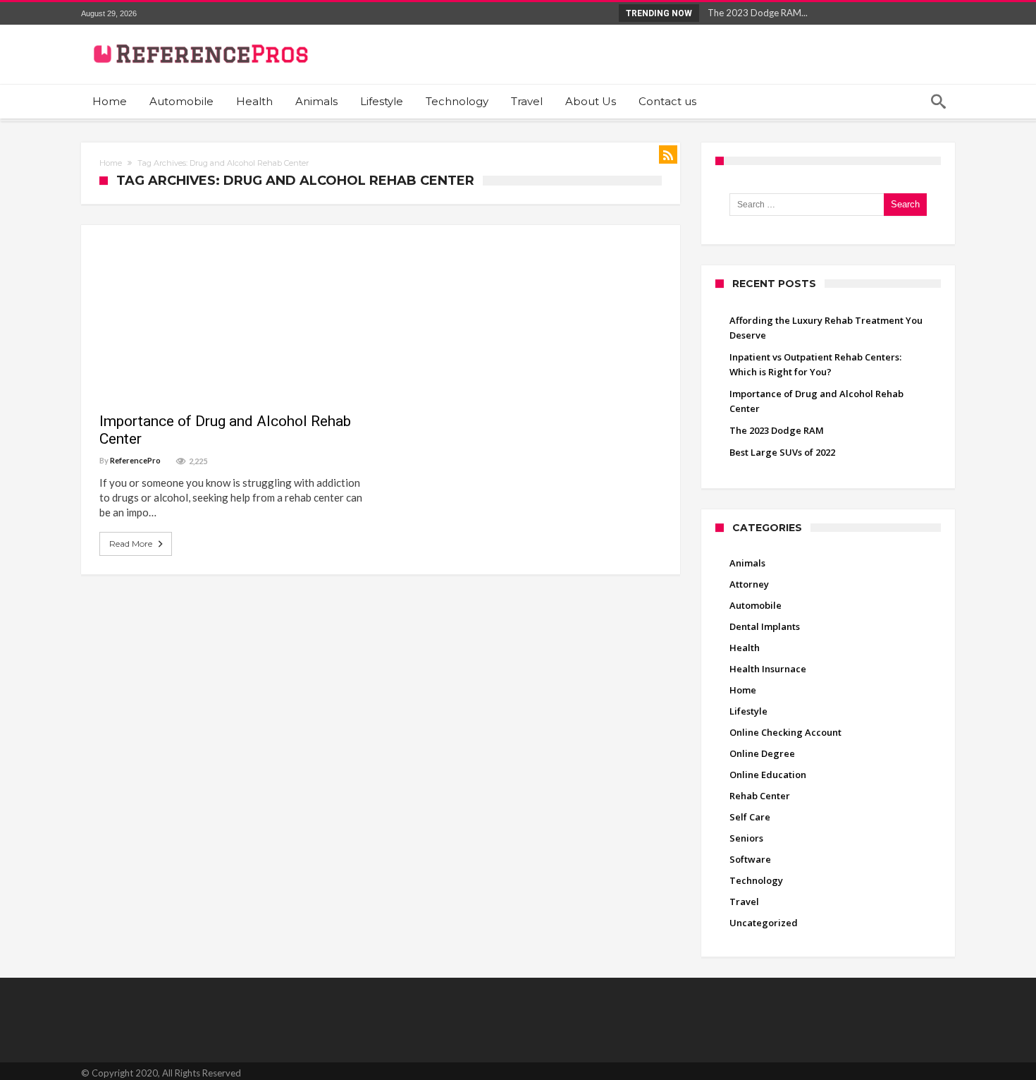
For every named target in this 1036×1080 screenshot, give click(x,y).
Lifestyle (748, 711)
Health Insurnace (767, 668)
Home (110, 163)
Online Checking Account (785, 732)
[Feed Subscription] (668, 154)
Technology (756, 880)
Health (744, 647)
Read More (130, 543)
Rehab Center (140, 250)
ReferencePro (135, 460)
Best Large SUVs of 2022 (782, 452)
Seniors (746, 838)
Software (750, 859)
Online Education (767, 774)
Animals (747, 563)
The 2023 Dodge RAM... (754, 12)
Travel (744, 901)
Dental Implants (764, 626)
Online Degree (762, 753)
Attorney (749, 584)
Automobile (755, 605)
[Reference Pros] (198, 35)
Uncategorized (763, 922)
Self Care (749, 817)
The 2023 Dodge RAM (776, 430)
